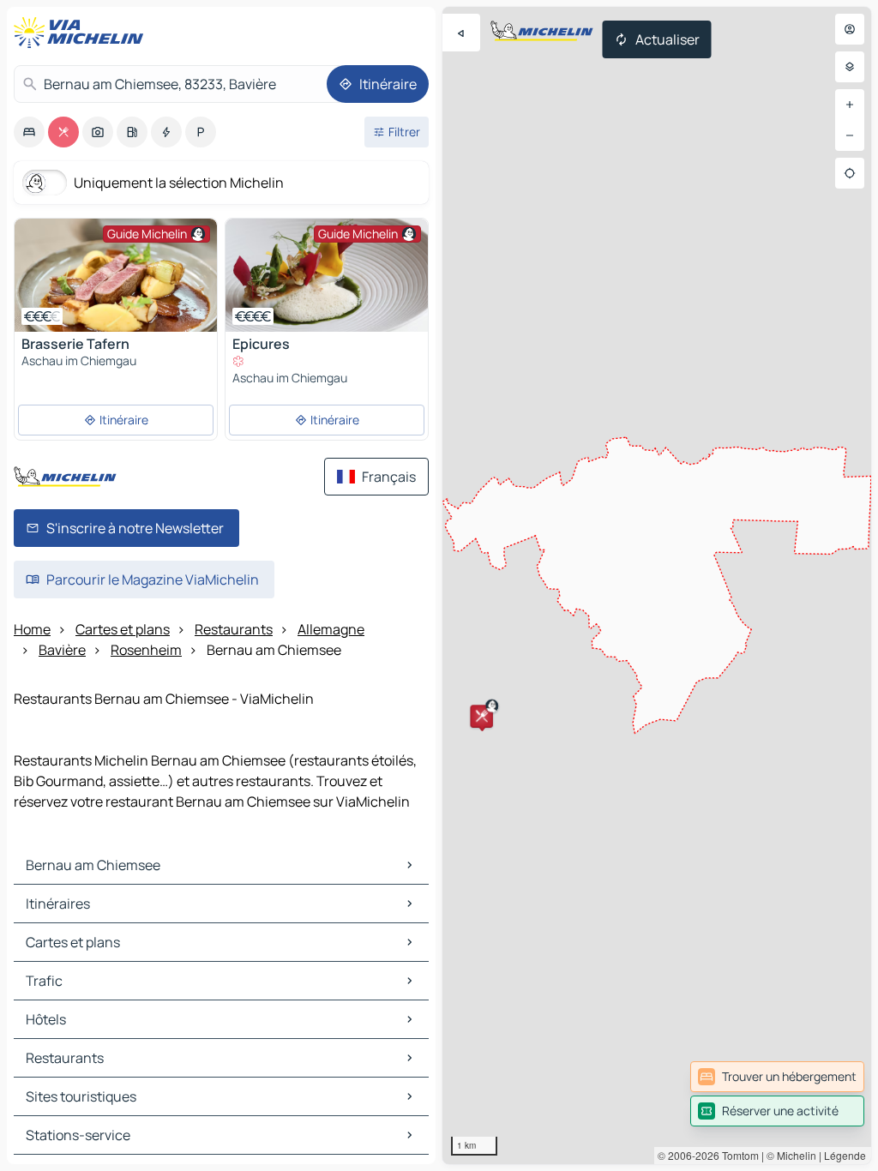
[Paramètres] (849, 66)
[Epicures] (327, 275)
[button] (482, 716)
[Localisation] (849, 173)
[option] (29, 132)
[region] (656, 585)
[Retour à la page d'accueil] (82, 32)
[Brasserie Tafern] (116, 275)
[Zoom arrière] (849, 135)
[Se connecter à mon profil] (849, 29)
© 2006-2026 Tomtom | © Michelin (737, 1155)
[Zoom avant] (849, 104)
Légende (845, 1155)
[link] (777, 1076)
